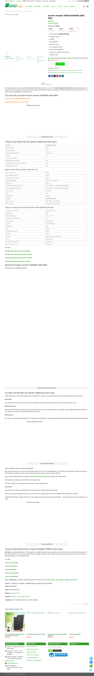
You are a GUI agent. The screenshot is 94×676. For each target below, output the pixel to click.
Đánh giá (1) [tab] (49, 84)
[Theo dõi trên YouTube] (88, 1)
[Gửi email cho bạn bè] (54, 76)
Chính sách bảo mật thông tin (34, 660)
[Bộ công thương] (58, 654)
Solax (71, 579)
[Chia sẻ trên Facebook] (49, 76)
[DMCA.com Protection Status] (55, 650)
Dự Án (66, 6)
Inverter (66, 72)
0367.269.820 (10, 1)
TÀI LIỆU (69, 1)
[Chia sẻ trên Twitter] (52, 76)
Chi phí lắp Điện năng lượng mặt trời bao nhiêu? (18, 257)
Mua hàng (60, 64)
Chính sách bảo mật (32, 646)
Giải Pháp (46, 6)
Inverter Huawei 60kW (11, 566)
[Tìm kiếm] (84, 6)
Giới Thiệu (29, 6)
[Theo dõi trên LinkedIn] (86, 1)
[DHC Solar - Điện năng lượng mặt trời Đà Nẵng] (14, 5)
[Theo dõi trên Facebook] (77, 1)
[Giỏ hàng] (87, 6)
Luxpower (67, 579)
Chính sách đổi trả (31, 652)
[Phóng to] (7, 53)
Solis (56, 579)
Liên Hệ (72, 6)
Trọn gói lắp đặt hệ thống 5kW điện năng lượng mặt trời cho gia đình (14, 635)
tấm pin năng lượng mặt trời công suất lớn (38, 476)
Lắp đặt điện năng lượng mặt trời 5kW (35, 634)
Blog (53, 6)
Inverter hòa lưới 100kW (11, 562)
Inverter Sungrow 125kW (11, 573)
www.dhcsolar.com (15, 593)
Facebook (19, 1)
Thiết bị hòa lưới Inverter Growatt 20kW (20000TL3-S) (57, 635)
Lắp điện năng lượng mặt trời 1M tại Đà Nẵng (17, 251)
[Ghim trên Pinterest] (57, 76)
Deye (53, 579)
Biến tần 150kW (53, 72)
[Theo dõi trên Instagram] (79, 1)
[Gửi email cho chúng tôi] (82, 1)
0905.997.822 (54, 60)
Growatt (49, 579)
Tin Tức (59, 6)
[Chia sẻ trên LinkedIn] (60, 76)
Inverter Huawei (28, 11)
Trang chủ (7, 11)
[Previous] (7, 34)
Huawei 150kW (61, 72)
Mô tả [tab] (43, 84)
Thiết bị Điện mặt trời (78, 70)
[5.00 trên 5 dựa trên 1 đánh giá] (68, 21)
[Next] (43, 34)
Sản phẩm (37, 6)
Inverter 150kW (72, 72)
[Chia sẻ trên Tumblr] (62, 76)
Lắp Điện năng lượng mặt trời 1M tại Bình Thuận (18, 254)
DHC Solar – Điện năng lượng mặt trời (21, 596)
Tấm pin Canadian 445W (75, 634)
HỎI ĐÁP (74, 1)
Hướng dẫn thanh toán (32, 657)
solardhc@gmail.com (12, 663)
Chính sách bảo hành (32, 649)
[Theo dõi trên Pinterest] (84, 1)
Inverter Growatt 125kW (11, 576)
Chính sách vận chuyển (33, 655)
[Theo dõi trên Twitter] (81, 1)
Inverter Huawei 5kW (10, 569)
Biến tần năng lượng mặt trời (17, 11)
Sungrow (61, 579)
